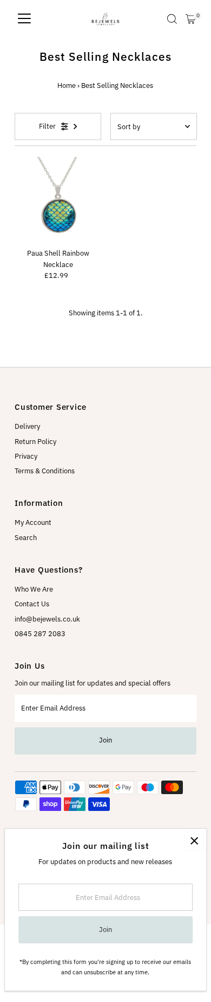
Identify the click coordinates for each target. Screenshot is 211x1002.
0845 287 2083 (40, 633)
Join (105, 740)
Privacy (26, 456)
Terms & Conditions (45, 470)
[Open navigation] (24, 19)
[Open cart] (190, 19)
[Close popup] (193, 841)
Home (66, 85)
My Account (33, 522)
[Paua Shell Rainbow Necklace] (58, 200)
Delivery (27, 426)
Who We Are (34, 589)
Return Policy (35, 441)
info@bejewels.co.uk (47, 619)
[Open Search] (172, 19)
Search (26, 537)
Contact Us (32, 603)
